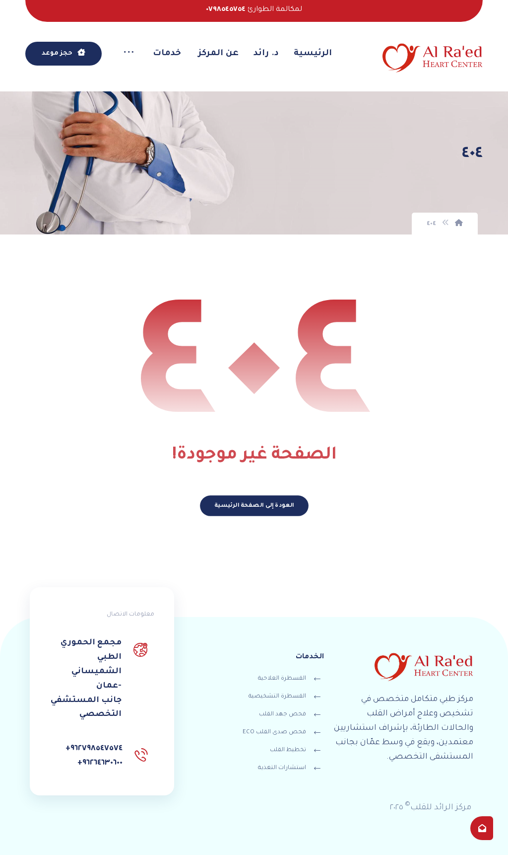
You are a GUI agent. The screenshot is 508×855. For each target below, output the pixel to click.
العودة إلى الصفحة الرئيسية (254, 506)
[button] (129, 54)
